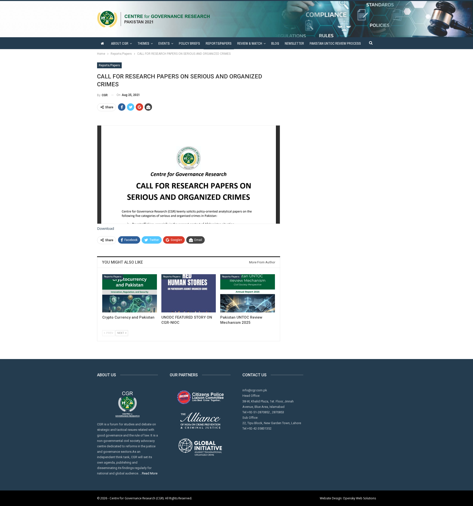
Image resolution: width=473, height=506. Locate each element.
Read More (149, 473)
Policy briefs (189, 43)
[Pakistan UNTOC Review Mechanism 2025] (247, 293)
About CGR (119, 43)
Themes (143, 43)
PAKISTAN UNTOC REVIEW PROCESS (335, 43)
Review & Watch (249, 43)
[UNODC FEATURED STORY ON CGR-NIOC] (188, 293)
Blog (275, 43)
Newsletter (294, 43)
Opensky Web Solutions (359, 498)
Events (164, 43)
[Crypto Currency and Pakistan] (129, 293)
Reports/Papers (219, 43)
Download (105, 228)
